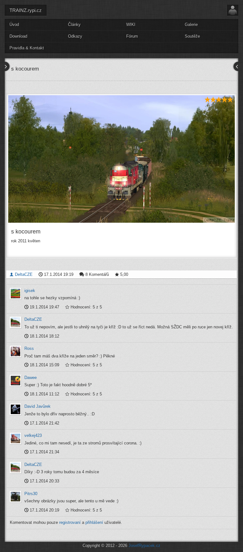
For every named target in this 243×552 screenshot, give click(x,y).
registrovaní (70, 522)
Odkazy (75, 36)
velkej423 (33, 435)
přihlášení (94, 522)
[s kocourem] (121, 159)
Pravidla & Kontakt (26, 48)
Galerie (191, 24)
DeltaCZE (23, 274)
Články (74, 24)
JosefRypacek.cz (144, 545)
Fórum (132, 36)
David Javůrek (37, 406)
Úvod (14, 24)
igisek (29, 290)
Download (18, 36)
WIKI (130, 24)
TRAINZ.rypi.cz (25, 10)
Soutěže (192, 36)
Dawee (30, 377)
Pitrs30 (30, 493)
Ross (29, 348)
